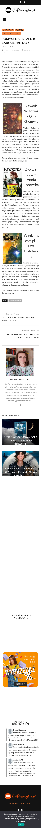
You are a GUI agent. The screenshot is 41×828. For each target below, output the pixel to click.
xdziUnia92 (18, 760)
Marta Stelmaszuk (12, 50)
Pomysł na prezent (11, 33)
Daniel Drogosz (19, 730)
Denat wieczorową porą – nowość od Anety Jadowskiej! (20, 440)
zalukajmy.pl (18, 744)
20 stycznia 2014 (30, 50)
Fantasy (19, 30)
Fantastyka (8, 30)
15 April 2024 (27, 755)
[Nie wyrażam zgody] (38, 819)
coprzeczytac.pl (8, 46)
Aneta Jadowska (15, 301)
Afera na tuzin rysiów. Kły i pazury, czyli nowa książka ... (20, 472)
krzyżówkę (33, 733)
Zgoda (21, 824)
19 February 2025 (31, 740)
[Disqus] (20, 521)
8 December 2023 (27, 775)
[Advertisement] (21, 703)
